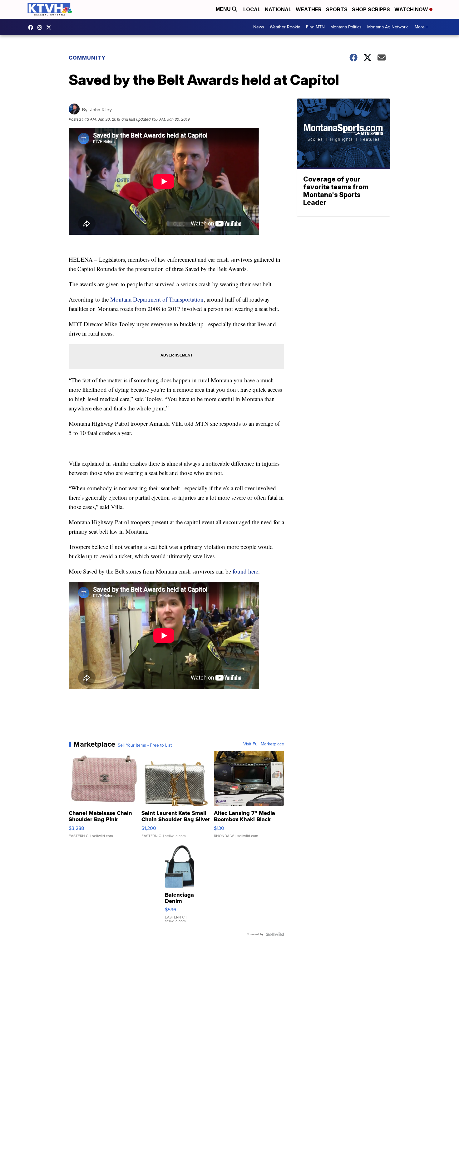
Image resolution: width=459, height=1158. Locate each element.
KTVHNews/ (32, 27)
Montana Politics (346, 27)
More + (421, 27)
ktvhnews (41, 27)
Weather (309, 9)
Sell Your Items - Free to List (145, 745)
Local (251, 9)
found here (245, 571)
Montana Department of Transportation (157, 299)
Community (87, 58)
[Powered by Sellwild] (275, 934)
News (258, 27)
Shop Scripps (371, 9)
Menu (224, 9)
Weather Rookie (285, 27)
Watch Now (411, 9)
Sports (337, 9)
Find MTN (315, 27)
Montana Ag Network (387, 27)
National (278, 9)
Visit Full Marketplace (263, 744)
